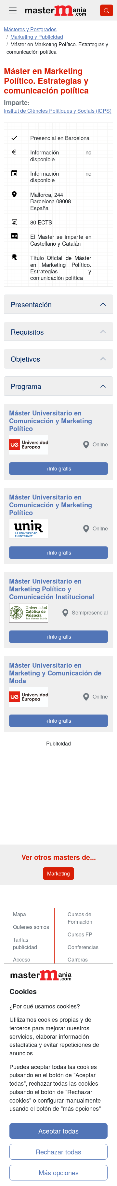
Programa (26, 386)
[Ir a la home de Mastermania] (55, 10)
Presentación (31, 304)
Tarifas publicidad (25, 943)
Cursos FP (80, 934)
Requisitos (27, 331)
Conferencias (83, 947)
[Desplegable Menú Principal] (12, 10)
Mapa (19, 914)
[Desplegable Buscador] (106, 10)
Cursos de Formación (80, 917)
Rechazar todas (58, 1151)
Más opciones (59, 1172)
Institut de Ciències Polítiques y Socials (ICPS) (57, 110)
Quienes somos (31, 927)
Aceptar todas (58, 1130)
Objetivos (25, 359)
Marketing (58, 873)
